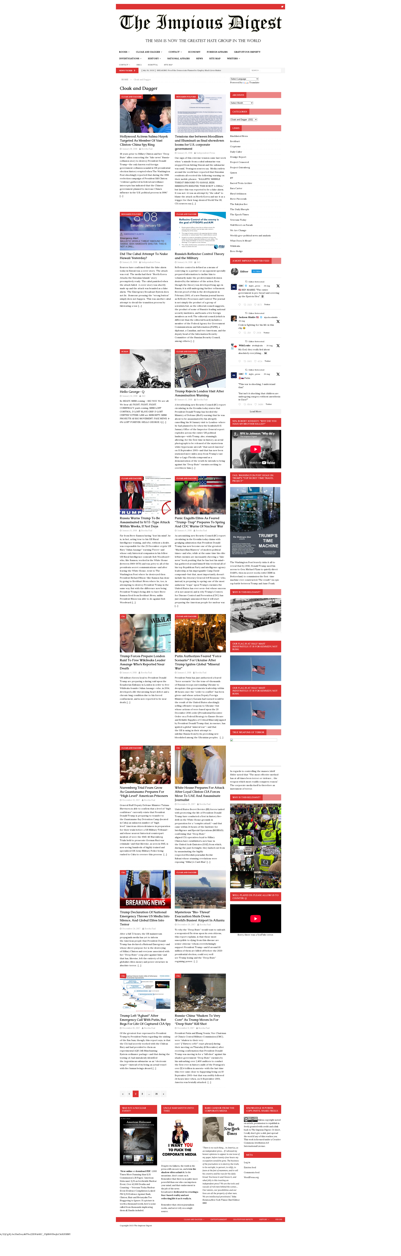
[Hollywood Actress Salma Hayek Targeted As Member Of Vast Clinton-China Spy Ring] (145, 113)
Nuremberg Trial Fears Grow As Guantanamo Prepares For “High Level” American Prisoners (144, 792)
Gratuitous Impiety (247, 51)
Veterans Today (238, 219)
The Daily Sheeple (239, 209)
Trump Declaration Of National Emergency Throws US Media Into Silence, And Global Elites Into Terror (144, 918)
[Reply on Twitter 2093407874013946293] (240, 305)
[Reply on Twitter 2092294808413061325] (240, 405)
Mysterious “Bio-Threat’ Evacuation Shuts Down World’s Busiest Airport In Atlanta (199, 916)
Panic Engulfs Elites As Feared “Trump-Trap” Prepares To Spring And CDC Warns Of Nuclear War (200, 522)
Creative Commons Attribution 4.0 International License (262, 1142)
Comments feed (251, 1172)
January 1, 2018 (184, 672)
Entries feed (250, 1167)
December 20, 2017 (186, 924)
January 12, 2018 (184, 399)
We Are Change (238, 230)
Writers (232, 58)
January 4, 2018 (129, 672)
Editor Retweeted (256, 282)
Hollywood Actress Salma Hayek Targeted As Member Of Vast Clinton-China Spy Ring (144, 140)
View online (126, 1171)
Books (123, 51)
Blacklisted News (239, 136)
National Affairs (178, 58)
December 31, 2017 (131, 800)
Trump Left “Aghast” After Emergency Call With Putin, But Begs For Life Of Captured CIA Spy (145, 1020)
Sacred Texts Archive (241, 183)
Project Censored (239, 162)
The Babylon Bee (239, 204)
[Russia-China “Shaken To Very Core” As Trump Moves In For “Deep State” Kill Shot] (200, 993)
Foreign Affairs (217, 51)
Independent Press (205, 153)
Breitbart (235, 141)
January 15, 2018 (184, 153)
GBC (241, 285)
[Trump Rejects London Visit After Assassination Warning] (200, 368)
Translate (254, 82)
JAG (198, 262)
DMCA (139, 65)
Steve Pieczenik (238, 198)
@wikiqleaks (257, 345)
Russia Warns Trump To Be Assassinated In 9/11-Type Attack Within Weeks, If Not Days (145, 522)
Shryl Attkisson (238, 193)
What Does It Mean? (241, 240)
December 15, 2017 (131, 1028)
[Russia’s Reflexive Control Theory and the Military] (200, 231)
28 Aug (267, 286)
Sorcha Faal (146, 149)
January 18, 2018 (129, 149)
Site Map (215, 58)
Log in (247, 1162)
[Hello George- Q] (145, 368)
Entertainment (219, 1219)
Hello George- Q (132, 392)
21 (156, 1093)
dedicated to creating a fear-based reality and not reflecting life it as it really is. (179, 1195)
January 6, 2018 (184, 530)
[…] (121, 196)
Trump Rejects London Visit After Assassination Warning (199, 393)
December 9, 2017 (185, 1028)
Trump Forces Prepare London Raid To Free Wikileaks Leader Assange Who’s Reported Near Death (142, 662)
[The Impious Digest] (200, 46)
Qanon (233, 172)
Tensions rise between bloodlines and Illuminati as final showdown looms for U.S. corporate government (199, 142)
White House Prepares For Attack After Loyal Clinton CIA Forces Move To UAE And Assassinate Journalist (199, 794)
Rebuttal (153, 65)
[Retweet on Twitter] (246, 281)
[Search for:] (265, 70)
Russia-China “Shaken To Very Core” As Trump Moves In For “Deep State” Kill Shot (197, 1020)
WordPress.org (251, 1177)
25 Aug (267, 374)
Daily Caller (236, 151)
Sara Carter (236, 188)
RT (231, 178)
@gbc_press (254, 286)
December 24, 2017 (131, 928)
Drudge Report (238, 157)
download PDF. (143, 1171)
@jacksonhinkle (271, 317)
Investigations (129, 58)
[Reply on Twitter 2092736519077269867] (240, 361)
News (199, 58)
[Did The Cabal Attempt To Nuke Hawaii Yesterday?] (145, 231)
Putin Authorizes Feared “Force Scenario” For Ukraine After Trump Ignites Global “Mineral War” (198, 662)
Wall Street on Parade (241, 225)
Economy (194, 51)
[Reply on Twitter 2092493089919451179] (240, 333)
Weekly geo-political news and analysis (250, 235)
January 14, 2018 (184, 262)
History (153, 58)
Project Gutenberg (240, 167)
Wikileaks (235, 246)
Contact (174, 51)
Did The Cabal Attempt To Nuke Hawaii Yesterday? (144, 256)
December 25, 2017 (186, 804)
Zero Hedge (236, 251)
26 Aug (242, 321)
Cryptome (235, 146)
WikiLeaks (244, 345)
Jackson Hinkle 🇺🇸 (249, 317)
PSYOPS (278, 1219)
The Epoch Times (239, 214)
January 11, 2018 (129, 530)
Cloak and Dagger (148, 51)
